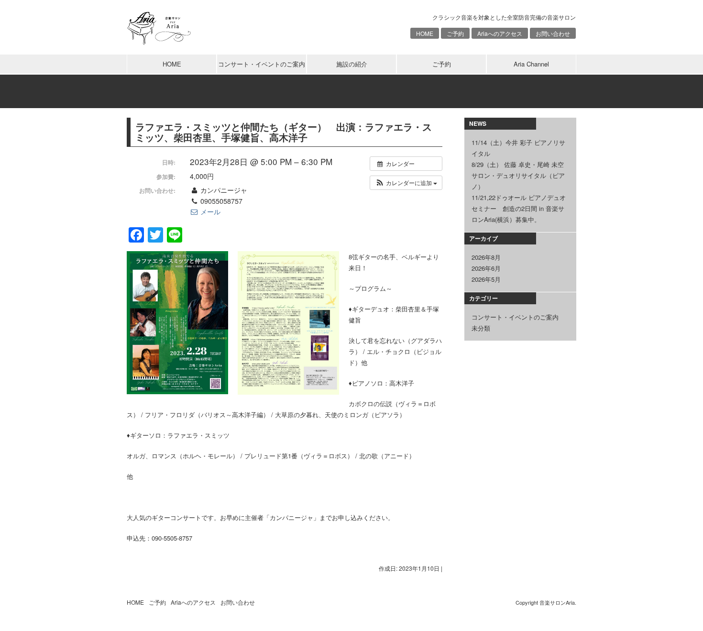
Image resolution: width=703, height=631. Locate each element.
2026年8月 (486, 257)
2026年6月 (486, 268)
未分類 (481, 327)
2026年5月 (486, 279)
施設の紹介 (351, 63)
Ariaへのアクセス (499, 33)
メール (209, 211)
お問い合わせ (553, 33)
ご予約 (455, 33)
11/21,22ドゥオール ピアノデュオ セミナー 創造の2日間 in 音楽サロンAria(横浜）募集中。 (519, 208)
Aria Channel (531, 63)
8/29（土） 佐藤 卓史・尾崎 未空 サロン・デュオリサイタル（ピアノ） (518, 175)
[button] (406, 182)
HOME (424, 33)
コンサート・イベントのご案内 (261, 63)
